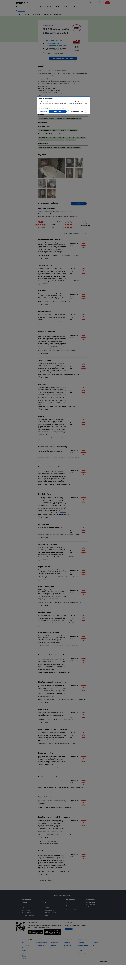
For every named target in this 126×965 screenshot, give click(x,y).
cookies (47, 101)
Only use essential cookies (77, 111)
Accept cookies (57, 111)
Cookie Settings (43, 111)
